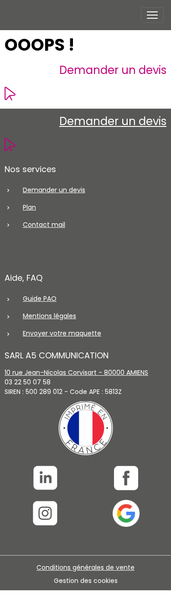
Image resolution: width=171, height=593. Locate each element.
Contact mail (44, 224)
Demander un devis (112, 70)
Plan (29, 207)
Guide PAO (40, 298)
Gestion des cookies (86, 580)
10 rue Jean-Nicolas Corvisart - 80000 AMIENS (76, 372)
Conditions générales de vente (85, 567)
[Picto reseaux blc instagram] (45, 513)
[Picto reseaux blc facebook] (126, 478)
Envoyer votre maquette (62, 333)
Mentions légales (49, 315)
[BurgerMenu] (152, 15)
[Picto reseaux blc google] (126, 513)
